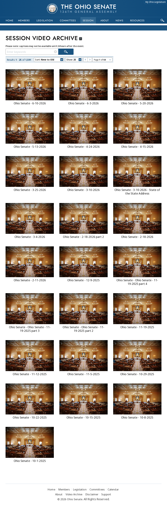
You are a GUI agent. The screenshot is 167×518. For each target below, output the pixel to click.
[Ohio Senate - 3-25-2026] (30, 171)
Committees (68, 20)
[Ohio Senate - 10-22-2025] (30, 398)
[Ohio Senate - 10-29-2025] (137, 355)
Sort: (44, 59)
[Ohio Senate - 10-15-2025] (83, 398)
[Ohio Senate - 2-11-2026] (30, 261)
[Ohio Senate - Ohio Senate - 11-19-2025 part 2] (83, 308)
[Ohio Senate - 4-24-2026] (83, 128)
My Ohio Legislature (155, 1)
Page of (100, 59)
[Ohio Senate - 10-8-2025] (137, 398)
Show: (71, 59)
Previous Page (85, 59)
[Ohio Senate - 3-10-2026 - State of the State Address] (137, 171)
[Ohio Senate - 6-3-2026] (83, 84)
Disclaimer (91, 494)
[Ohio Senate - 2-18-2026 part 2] (83, 218)
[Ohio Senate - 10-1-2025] (30, 442)
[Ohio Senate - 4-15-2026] (137, 128)
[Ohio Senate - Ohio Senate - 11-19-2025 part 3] (30, 308)
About (104, 20)
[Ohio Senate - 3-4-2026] (30, 218)
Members (24, 20)
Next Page (90, 59)
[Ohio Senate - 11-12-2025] (30, 355)
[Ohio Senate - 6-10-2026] (30, 84)
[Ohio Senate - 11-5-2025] (83, 355)
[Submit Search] (66, 52)
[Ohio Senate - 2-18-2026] (137, 218)
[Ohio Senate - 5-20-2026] (137, 84)
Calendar (113, 489)
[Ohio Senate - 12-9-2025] (83, 261)
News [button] (119, 20)
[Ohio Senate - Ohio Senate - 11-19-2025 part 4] (137, 261)
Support (106, 494)
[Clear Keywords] (55, 51)
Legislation (45, 20)
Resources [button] (137, 20)
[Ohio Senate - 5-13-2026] (30, 128)
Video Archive (74, 494)
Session (88, 20)
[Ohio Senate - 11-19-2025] (137, 308)
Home (9, 20)
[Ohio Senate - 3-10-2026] (83, 171)
